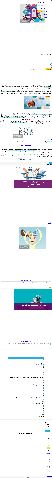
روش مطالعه (50, 64)
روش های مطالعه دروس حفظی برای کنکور (25, 280)
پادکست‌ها (49, 457)
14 (51, 67)
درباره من (49, 450)
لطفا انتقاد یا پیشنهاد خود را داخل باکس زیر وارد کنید (43, 438)
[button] (49, 476)
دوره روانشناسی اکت (47, 454)
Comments (48, 445)
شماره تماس (48, 437)
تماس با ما (49, 451)
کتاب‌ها (49, 459)
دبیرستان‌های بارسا (48, 453)
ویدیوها (49, 456)
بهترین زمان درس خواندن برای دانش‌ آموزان (25, 341)
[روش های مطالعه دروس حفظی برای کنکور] (32, 249)
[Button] (50, 287)
